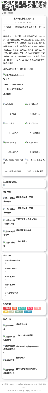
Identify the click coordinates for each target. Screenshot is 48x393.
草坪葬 (30, 308)
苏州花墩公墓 (21, 324)
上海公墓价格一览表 (24, 208)
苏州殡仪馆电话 (11, 268)
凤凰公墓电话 (13, 152)
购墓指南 (10, 13)
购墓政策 (7, 308)
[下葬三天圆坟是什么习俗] (9, 222)
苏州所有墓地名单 (23, 230)
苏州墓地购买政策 (11, 293)
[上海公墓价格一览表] (9, 211)
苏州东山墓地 (35, 152)
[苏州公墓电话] (35, 104)
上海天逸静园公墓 (16, 85)
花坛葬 (37, 308)
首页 (4, 13)
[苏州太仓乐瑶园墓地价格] (9, 371)
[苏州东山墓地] (35, 142)
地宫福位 (19, 312)
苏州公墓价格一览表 (24, 197)
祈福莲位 (28, 312)
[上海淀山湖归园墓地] (9, 338)
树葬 (14, 308)
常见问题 (22, 308)
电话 (16, 69)
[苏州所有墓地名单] (9, 233)
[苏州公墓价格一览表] (9, 200)
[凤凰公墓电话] (13, 142)
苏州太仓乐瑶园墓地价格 (26, 369)
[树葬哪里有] (9, 360)
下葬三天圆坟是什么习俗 (26, 219)
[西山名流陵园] (35, 123)
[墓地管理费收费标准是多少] (9, 349)
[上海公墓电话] (9, 244)
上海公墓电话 (21, 241)
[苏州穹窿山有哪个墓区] (13, 161)
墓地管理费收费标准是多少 (27, 347)
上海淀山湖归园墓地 (24, 335)
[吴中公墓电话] (13, 123)
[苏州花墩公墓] (9, 327)
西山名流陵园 (35, 133)
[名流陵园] (13, 104)
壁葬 (6, 312)
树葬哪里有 (21, 358)
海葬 (11, 312)
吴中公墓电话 (13, 133)
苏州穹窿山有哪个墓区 (13, 171)
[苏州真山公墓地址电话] (35, 161)
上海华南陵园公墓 (16, 89)
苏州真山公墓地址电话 (35, 171)
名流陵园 (13, 114)
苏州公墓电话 (35, 114)
